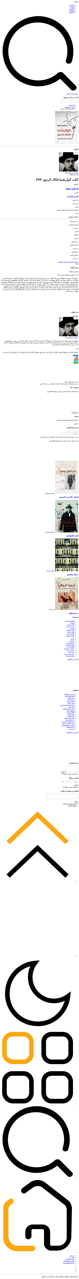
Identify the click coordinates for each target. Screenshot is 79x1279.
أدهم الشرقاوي (69, 696)
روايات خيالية (70, 656)
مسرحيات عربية (69, 654)
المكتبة (72, 7)
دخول (76, 93)
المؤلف (71, 262)
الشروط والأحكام (68, 1261)
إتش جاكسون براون (68, 723)
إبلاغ (77, 264)
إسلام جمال (70, 701)
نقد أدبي (71, 641)
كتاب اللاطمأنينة (72, 536)
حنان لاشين (70, 714)
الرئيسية (71, 5)
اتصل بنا (71, 1257)
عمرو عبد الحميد (69, 694)
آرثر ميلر (71, 729)
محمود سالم (70, 710)
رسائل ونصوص (72, 574)
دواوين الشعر (70, 636)
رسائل (72, 639)
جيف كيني (71, 707)
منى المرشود (70, 720)
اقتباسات (71, 12)
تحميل (71, 217)
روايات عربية (51, 571)
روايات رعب (70, 650)
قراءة (76, 217)
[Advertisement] (39, 300)
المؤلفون (71, 10)
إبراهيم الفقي (70, 727)
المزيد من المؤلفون (72, 732)
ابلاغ (76, 785)
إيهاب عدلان (70, 703)
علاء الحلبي (70, 716)
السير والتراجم (69, 107)
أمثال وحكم (70, 632)
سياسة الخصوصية (68, 1263)
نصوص (72, 628)
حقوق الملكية (70, 1259)
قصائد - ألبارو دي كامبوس (68, 497)
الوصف (76, 262)
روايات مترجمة (50, 493)
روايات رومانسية (69, 648)
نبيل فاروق (71, 699)
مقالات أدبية (70, 647)
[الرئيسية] (37, 1252)
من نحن (71, 1255)
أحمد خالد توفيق (69, 718)
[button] (75, 355)
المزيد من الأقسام (72, 659)
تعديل (62, 772)
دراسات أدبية (70, 643)
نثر (73, 637)
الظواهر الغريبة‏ (69, 621)
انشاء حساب (70, 93)
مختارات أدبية (70, 645)
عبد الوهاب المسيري (67, 721)
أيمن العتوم (70, 698)
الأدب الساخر (70, 630)
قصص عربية (70, 634)
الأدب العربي (70, 625)
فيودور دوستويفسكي (67, 725)
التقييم (60, 262)
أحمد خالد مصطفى (68, 709)
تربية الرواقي (73, 613)
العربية (72, 623)
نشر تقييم (74, 412)
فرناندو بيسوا (74, 173)
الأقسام (72, 8)
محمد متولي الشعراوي (67, 705)
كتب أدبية (71, 652)
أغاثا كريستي (70, 712)
